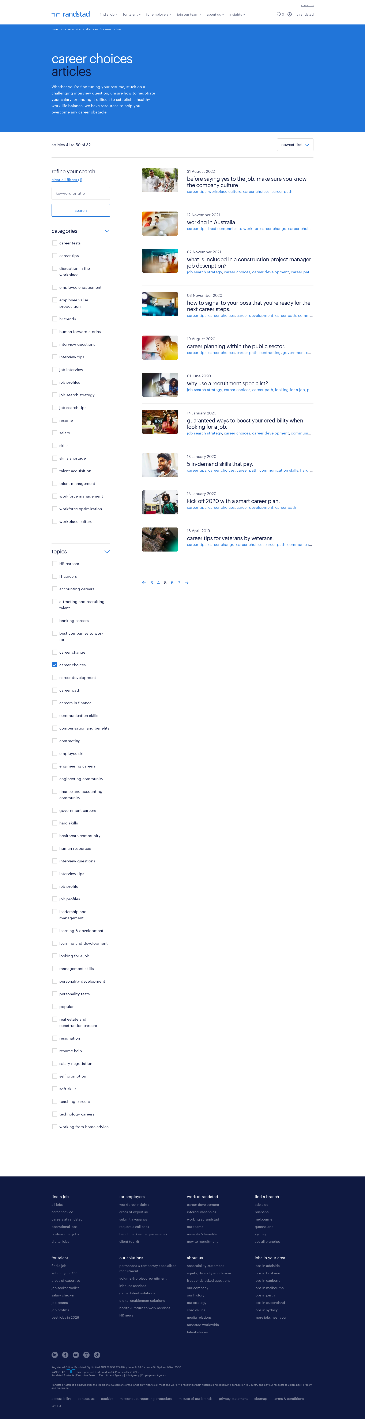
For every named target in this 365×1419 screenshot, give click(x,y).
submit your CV (64, 1273)
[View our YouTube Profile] (76, 1357)
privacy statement (233, 1398)
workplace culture (224, 191)
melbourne (263, 1219)
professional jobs (65, 1234)
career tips (196, 191)
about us (214, 14)
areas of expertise (66, 1280)
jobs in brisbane (267, 1273)
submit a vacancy (133, 1219)
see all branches (268, 1241)
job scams (60, 1302)
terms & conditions (289, 1398)
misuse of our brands (195, 1398)
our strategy (197, 1302)
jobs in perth (265, 1295)
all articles (92, 29)
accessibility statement (205, 1266)
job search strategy (204, 272)
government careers (301, 352)
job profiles (60, 1310)
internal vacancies (201, 1212)
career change (273, 228)
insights (235, 14)
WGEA (56, 1406)
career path (281, 191)
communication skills (310, 433)
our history (195, 1295)
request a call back (134, 1227)
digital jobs (60, 1241)
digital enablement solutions (142, 1300)
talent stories (197, 1332)
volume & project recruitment (143, 1278)
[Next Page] (186, 582)
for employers (157, 14)
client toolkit (129, 1241)
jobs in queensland (270, 1302)
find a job (107, 14)
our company (197, 1288)
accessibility (61, 1398)
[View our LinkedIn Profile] (55, 1357)
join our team (187, 14)
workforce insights (134, 1204)
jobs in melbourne (269, 1288)
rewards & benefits (202, 1234)
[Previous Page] (144, 582)
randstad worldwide (203, 1325)
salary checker (63, 1295)
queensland (264, 1227)
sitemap (260, 1398)
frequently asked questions (208, 1280)
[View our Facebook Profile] (65, 1357)
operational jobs (65, 1227)
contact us (307, 5)
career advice (72, 29)
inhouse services (132, 1286)
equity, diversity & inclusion (209, 1273)
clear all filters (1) (67, 179)
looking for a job (290, 389)
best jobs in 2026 (65, 1317)
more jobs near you (270, 1317)
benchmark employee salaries (143, 1234)
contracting (270, 352)
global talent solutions (137, 1293)
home (55, 29)
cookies (107, 1398)
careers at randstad (67, 1219)
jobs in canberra (268, 1280)
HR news (126, 1315)
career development (270, 272)
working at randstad (203, 1219)
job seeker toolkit (65, 1288)
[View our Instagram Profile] (86, 1357)
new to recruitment (202, 1241)
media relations (199, 1317)
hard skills (309, 470)
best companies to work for (233, 228)
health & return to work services (144, 1308)
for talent (130, 14)
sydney (260, 1234)
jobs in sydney (266, 1310)
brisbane (262, 1212)
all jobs (57, 1204)
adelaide (261, 1204)
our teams (195, 1227)
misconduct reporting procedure (146, 1398)
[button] (81, 231)
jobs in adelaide (267, 1266)
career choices (256, 191)
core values (196, 1310)
